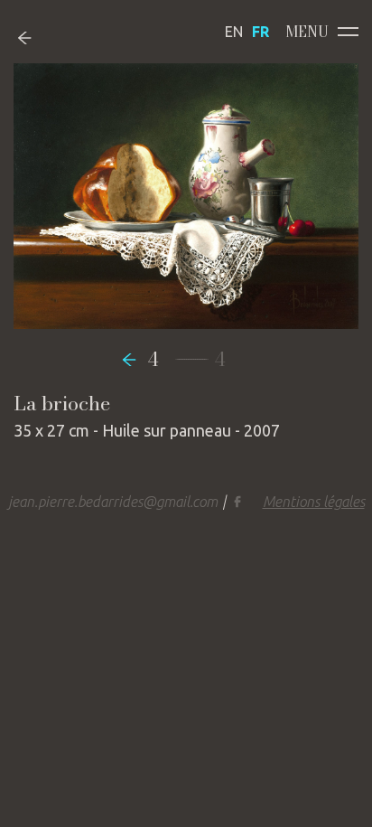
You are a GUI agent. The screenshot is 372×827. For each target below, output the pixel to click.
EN (234, 31)
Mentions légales (314, 501)
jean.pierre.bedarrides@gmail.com (113, 501)
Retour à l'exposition (38, 37)
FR (260, 31)
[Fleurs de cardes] (133, 359)
